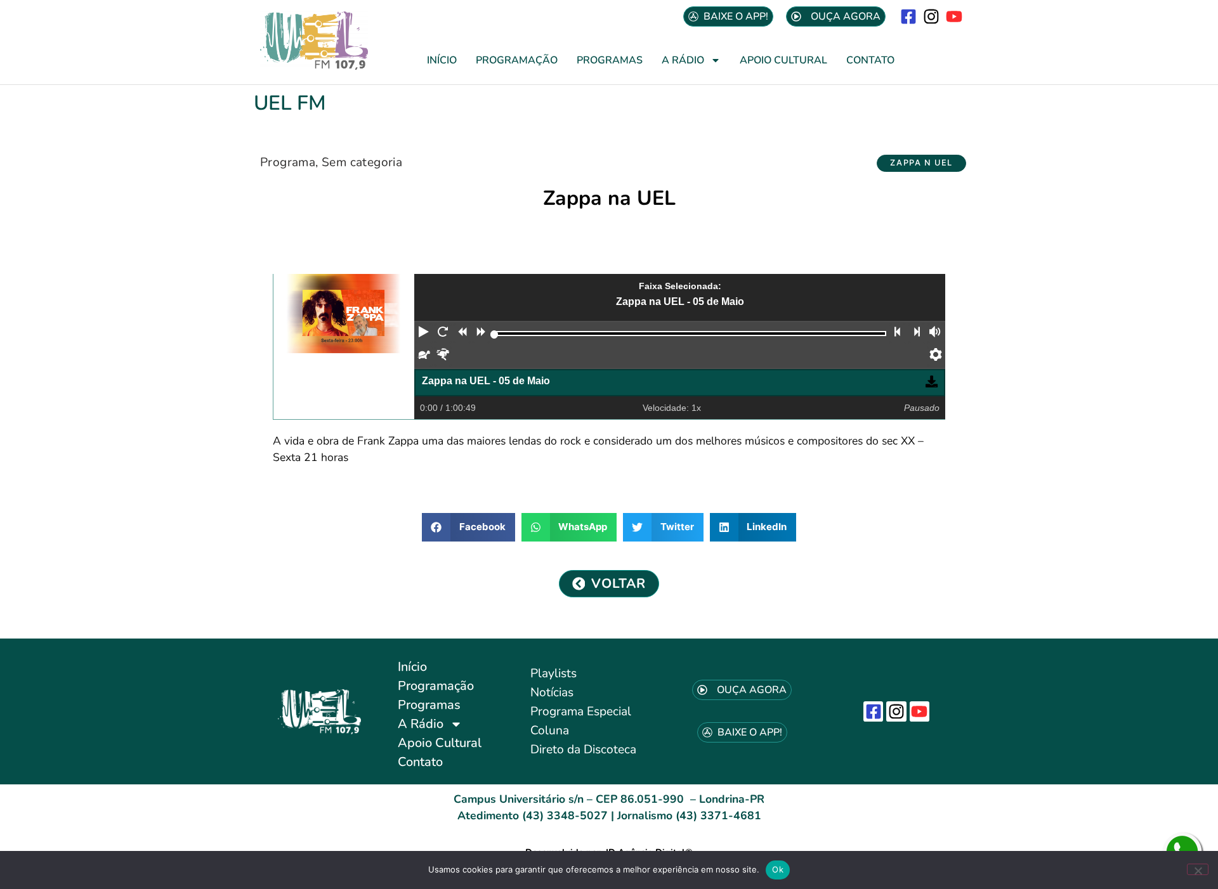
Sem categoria (362, 162)
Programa (287, 162)
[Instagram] (931, 16)
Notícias (551, 692)
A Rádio (683, 60)
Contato (870, 60)
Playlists (553, 673)
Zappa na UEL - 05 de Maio (486, 380)
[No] (1197, 869)
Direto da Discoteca (583, 749)
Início (442, 60)
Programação (517, 60)
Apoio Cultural (783, 60)
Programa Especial (580, 711)
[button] (921, 163)
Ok (777, 869)
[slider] (494, 334)
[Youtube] (954, 16)
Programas (610, 60)
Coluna (549, 730)
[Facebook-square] (908, 16)
